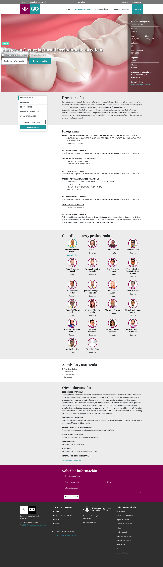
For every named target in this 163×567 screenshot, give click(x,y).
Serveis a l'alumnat (121, 9)
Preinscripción (40, 61)
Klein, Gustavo (133, 290)
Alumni (119, 549)
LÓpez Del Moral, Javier (72, 311)
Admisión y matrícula (29, 111)
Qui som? (56, 520)
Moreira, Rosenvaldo (92, 330)
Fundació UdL (121, 545)
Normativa (56, 524)
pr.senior (56, 535)
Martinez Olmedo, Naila (92, 311)
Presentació (121, 511)
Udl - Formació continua (30, 9)
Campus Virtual (136, 2)
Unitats (119, 528)
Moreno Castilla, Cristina (113, 330)
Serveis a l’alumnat (123, 553)
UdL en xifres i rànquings (125, 515)
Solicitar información (14, 61)
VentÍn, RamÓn (72, 349)
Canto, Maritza (112, 249)
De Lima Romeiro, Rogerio (92, 270)
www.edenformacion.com (71, 460)
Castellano (81, 2)
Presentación (26, 98)
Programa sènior (101, 9)
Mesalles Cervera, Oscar (133, 311)
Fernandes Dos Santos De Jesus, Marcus (133, 271)
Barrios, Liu (92, 249)
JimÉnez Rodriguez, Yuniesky (92, 291)
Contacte (137, 9)
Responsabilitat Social (124, 540)
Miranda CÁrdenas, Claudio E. (72, 330)
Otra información (28, 116)
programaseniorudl (69, 535)
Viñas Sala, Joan (92, 349)
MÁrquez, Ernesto (112, 310)
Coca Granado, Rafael (72, 270)
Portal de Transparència (124, 536)
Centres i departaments (124, 524)
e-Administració (122, 532)
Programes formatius (82, 9)
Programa (24, 102)
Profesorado (26, 107)
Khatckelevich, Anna (112, 291)
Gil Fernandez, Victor (72, 291)
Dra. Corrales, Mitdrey (113, 270)
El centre (66, 9)
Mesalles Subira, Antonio (140, 84)
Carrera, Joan (133, 249)
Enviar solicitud (71, 497)
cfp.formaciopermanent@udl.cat (35, 525)
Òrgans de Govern (123, 520)
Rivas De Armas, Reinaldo (133, 330)
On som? (125, 2)
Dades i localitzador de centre (63, 515)
